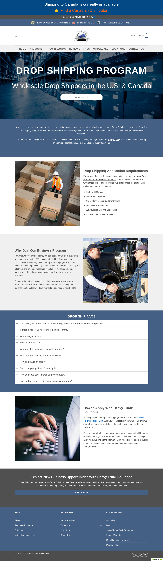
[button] (132, 35)
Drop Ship (65, 530)
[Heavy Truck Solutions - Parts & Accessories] (81, 35)
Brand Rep (65, 535)
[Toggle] (17, 323)
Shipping (19, 530)
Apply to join (113, 140)
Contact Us (136, 49)
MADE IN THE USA (86, 23)
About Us (110, 520)
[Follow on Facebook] (134, 555)
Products (36, 49)
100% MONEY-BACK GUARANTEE (53, 23)
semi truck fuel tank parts (103, 482)
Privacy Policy (112, 545)
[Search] (16, 35)
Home (22, 49)
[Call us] (142, 555)
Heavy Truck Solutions (116, 127)
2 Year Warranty (113, 535)
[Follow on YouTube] (146, 555)
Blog (108, 525)
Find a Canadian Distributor (84, 10)
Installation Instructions (25, 535)
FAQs (86, 49)
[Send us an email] (138, 555)
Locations (118, 49)
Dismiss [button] (97, 17)
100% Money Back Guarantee (119, 530)
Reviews (74, 49)
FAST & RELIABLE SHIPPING (116, 23)
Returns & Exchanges (24, 525)
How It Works (57, 49)
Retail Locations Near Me (117, 540)
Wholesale (100, 49)
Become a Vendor (68, 520)
